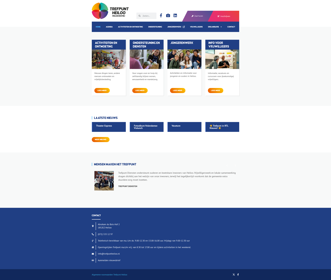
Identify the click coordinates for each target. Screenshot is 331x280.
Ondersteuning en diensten (146, 44)
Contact (231, 26)
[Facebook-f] (161, 15)
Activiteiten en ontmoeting (130, 26)
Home (98, 26)
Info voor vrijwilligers (219, 44)
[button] (227, 165)
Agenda (109, 26)
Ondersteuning (155, 26)
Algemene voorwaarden (102, 274)
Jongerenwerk (175, 26)
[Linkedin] (175, 15)
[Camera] (168, 15)
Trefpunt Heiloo (120, 274)
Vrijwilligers (196, 26)
